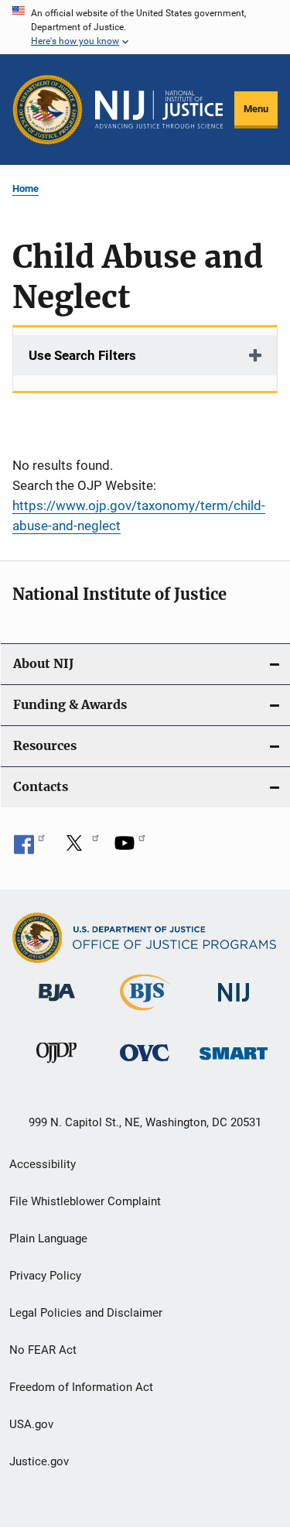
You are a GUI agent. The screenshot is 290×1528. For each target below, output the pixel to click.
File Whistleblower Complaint (85, 1201)
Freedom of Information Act (81, 1387)
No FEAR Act (43, 1350)
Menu (256, 109)
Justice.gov (39, 1461)
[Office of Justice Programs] (47, 109)
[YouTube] (130, 848)
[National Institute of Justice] (233, 1004)
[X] (80, 848)
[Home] (159, 110)
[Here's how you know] (145, 27)
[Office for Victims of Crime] (144, 1064)
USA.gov (31, 1424)
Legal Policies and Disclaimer (85, 1313)
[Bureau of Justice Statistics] (145, 1013)
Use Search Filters (82, 355)
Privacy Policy (45, 1276)
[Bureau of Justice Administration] (57, 1004)
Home (25, 188)
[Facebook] (29, 848)
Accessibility (42, 1164)
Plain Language (48, 1238)
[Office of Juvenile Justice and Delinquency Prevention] (56, 1066)
